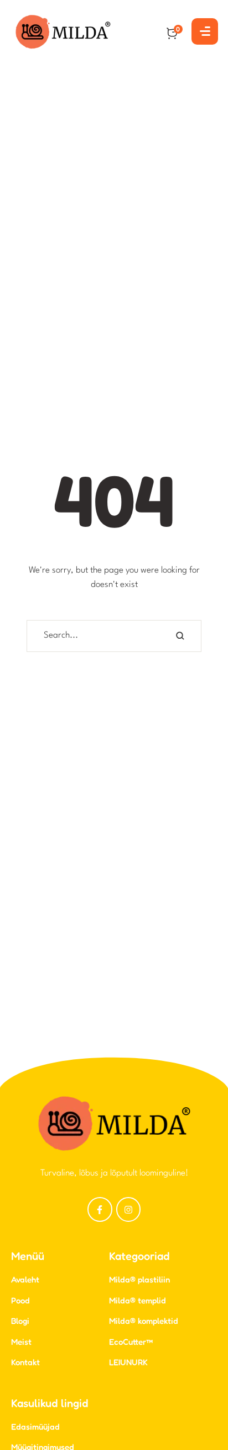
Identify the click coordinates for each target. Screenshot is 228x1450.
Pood (20, 1300)
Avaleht (25, 1279)
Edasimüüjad (35, 1426)
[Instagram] (128, 1209)
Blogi (20, 1321)
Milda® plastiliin (139, 1279)
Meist (21, 1341)
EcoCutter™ (131, 1341)
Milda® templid (137, 1300)
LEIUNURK (128, 1362)
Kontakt (25, 1362)
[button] (195, 1401)
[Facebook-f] (99, 1209)
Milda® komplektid (143, 1321)
